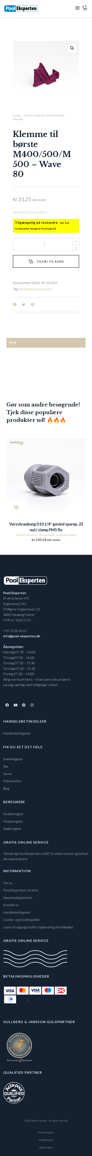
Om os (7, 883)
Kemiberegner (13, 814)
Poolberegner (13, 821)
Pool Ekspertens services (21, 890)
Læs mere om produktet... (31, 212)
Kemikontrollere (26, 535)
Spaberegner (12, 829)
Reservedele (47, 535)
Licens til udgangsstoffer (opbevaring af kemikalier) (38, 927)
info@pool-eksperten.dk (21, 636)
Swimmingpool (12, 759)
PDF (13, 343)
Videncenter (12, 781)
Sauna (7, 774)
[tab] (46, 343)
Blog (6, 788)
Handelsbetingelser (17, 733)
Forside (17, 115)
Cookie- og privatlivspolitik (21, 920)
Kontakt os (11, 905)
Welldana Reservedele (35, 289)
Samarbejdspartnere (17, 898)
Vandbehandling (66, 535)
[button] (72, 48)
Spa (5, 766)
